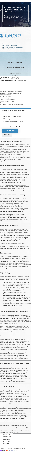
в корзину (7, 134)
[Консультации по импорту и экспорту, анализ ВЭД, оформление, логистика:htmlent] (4, 44)
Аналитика (7, 434)
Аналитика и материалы (10, 45)
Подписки (6, 439)
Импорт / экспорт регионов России (13, 47)
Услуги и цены (8, 437)
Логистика (6, 441)
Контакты (6, 443)
